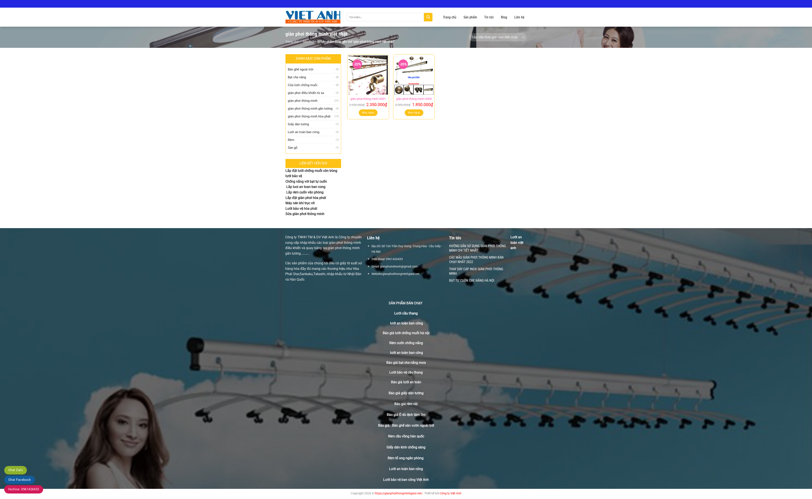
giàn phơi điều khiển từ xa (306, 93)
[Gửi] (428, 17)
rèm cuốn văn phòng (308, 192)
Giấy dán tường (298, 124)
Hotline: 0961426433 (23, 489)
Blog (504, 17)
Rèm (291, 140)
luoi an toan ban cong (309, 187)
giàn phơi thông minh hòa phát (309, 116)
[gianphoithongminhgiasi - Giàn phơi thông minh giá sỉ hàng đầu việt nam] (312, 17)
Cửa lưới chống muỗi (302, 85)
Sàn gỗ (293, 148)
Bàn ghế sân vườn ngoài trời (413, 425)
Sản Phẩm (309, 41)
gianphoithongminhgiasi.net (401, 274)
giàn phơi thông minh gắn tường (310, 108)
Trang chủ (449, 17)
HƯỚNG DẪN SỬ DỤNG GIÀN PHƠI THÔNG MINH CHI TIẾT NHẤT (477, 248)
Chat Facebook (19, 480)
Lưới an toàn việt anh (516, 242)
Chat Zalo (15, 470)
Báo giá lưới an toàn (406, 382)
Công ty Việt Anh (450, 493)
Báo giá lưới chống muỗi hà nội (406, 333)
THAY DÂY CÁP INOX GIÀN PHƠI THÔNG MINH (476, 271)
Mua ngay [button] (368, 112)
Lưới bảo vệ (294, 209)
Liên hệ (519, 17)
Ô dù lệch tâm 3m (412, 415)
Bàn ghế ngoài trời (300, 69)
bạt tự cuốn (318, 181)
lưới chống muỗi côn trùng (317, 171)
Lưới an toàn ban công (303, 132)
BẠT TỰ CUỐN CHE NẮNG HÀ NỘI (471, 280)
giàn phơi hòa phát (311, 198)
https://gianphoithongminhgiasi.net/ (399, 493)
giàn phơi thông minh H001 (368, 99)
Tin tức (489, 17)
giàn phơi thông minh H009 (414, 99)
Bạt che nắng (297, 77)
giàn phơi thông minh (302, 101)
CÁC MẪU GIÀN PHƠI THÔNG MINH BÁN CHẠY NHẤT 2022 (476, 259)
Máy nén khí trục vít (300, 203)
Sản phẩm (470, 17)
